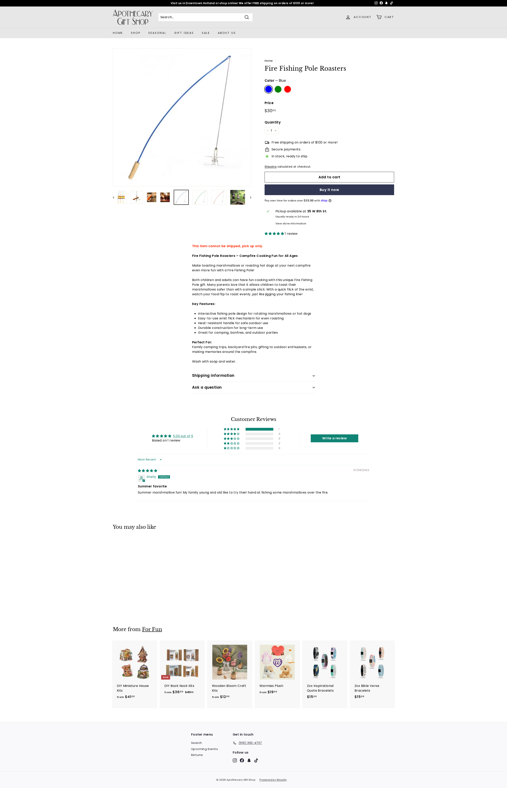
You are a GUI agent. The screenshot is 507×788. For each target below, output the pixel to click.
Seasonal (157, 33)
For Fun (152, 629)
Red (288, 89)
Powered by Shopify (273, 780)
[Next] (248, 197)
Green (278, 89)
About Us (227, 33)
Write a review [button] (334, 438)
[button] (275, 233)
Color (275, 80)
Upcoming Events (204, 749)
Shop (135, 33)
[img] (147, 470)
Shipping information (213, 375)
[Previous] (115, 197)
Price (269, 103)
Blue (269, 89)
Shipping (270, 167)
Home (118, 33)
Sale (206, 33)
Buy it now (329, 189)
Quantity (273, 122)
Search (196, 743)
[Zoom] (182, 117)
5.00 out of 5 (183, 436)
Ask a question (207, 387)
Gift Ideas (184, 33)
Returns (197, 755)
